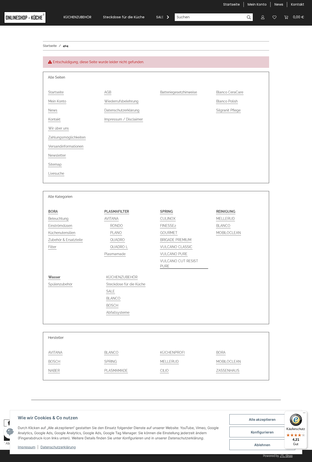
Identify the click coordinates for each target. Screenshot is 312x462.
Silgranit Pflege (228, 110)
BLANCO (223, 226)
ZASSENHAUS (227, 370)
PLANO (116, 233)
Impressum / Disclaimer (123, 119)
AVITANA (111, 219)
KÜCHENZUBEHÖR (121, 277)
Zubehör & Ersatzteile (65, 240)
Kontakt (297, 4)
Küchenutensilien (61, 233)
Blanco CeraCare (229, 92)
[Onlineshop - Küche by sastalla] (25, 17)
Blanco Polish (227, 101)
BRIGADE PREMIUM (175, 240)
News (278, 4)
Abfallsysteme (117, 312)
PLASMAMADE (116, 370)
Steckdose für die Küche (125, 284)
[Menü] (304, 414)
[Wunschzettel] (274, 17)
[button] (263, 17)
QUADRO (117, 240)
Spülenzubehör (60, 284)
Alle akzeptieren (262, 419)
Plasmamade (115, 254)
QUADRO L (119, 247)
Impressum (26, 447)
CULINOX (168, 219)
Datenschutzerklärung (121, 110)
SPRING (110, 361)
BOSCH (112, 305)
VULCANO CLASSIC (176, 247)
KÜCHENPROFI (172, 352)
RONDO (116, 226)
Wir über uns (58, 128)
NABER (54, 370)
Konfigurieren (262, 432)
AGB (107, 92)
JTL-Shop (286, 456)
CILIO (164, 370)
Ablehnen (262, 445)
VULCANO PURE (173, 254)
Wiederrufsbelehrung (121, 101)
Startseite (231, 4)
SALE (110, 291)
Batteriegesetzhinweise (178, 92)
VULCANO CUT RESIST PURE (179, 263)
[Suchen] (249, 17)
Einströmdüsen (60, 226)
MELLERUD (225, 219)
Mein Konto (257, 4)
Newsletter (57, 155)
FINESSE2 (168, 226)
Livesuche (56, 173)
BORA (220, 352)
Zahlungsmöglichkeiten (67, 137)
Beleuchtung (58, 219)
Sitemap (55, 164)
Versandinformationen (65, 146)
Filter (52, 247)
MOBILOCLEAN (228, 233)
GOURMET (168, 233)
